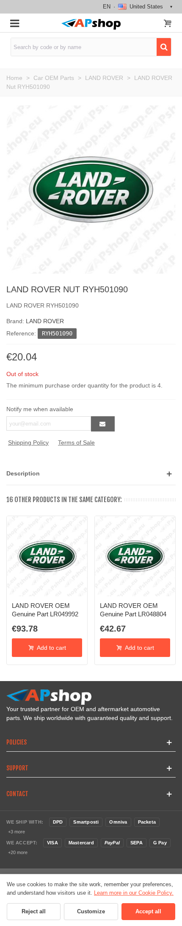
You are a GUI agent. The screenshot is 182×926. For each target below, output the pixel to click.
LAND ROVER (45, 321)
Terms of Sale (76, 442)
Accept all (148, 911)
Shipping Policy (28, 442)
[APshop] (90, 24)
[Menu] (14, 23)
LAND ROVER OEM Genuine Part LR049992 (45, 610)
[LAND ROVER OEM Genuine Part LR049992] (47, 556)
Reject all (34, 911)
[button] (91, 473)
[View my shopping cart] (168, 24)
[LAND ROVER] (91, 189)
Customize (91, 911)
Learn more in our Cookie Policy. (134, 893)
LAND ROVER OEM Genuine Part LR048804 (133, 610)
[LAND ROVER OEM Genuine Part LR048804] (135, 556)
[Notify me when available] (103, 423)
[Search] (164, 47)
